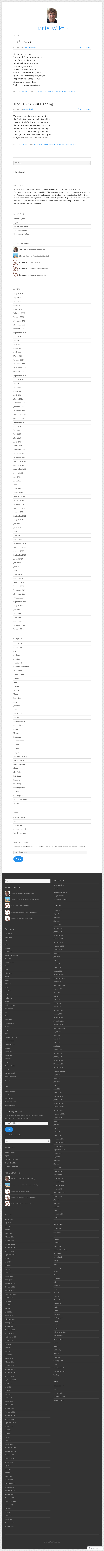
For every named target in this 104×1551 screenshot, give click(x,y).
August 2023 (18, 426)
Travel (67, 144)
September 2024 (19, 376)
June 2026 (17, 301)
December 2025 (19, 321)
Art (14, 651)
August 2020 (18, 559)
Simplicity (17, 772)
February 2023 (19, 450)
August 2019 (18, 606)
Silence (16, 768)
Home (15, 694)
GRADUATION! (35, 262)
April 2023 (17, 442)
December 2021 (19, 504)
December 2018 (19, 625)
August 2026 (18, 294)
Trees (72, 144)
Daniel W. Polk (52, 28)
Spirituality (17, 776)
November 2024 (19, 368)
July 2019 (16, 610)
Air (35, 91)
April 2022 (17, 489)
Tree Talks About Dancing (33, 104)
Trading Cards (19, 788)
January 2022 (18, 500)
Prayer (16, 753)
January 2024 (18, 407)
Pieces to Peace (24, 256)
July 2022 (17, 477)
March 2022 (18, 493)
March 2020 (18, 578)
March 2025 (18, 356)
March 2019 (17, 621)
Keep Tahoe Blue (20, 230)
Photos (16, 745)
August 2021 (18, 520)
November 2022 (19, 461)
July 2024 (17, 383)
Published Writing (20, 757)
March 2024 (18, 399)
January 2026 (18, 317)
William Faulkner (20, 799)
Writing (16, 803)
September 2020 (19, 555)
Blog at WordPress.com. (52, 1542)
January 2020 (18, 586)
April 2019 (17, 617)
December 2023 (19, 411)
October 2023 (18, 419)
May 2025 (17, 348)
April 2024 (17, 395)
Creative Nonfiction (21, 667)
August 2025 (18, 337)
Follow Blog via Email (22, 842)
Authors (16, 655)
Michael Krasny (19, 721)
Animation (17, 647)
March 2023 (18, 446)
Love (15, 710)
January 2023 (18, 454)
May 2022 (17, 485)
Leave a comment (84, 47)
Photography (18, 741)
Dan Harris (17, 671)
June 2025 (17, 344)
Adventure (17, 643)
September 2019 (19, 602)
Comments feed (19, 829)
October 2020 (18, 551)
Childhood (17, 663)
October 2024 (18, 372)
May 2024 (17, 391)
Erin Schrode (18, 675)
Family (16, 678)
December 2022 (19, 457)
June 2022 (17, 481)
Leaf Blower (22, 42)
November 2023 (19, 415)
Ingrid (15, 223)
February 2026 (19, 313)
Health (50, 91)
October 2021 (18, 512)
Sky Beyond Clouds (21, 226)
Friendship (17, 686)
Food (15, 682)
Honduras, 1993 (19, 219)
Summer (16, 780)
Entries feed (18, 825)
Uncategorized (19, 796)
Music (56, 144)
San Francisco (18, 760)
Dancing (40, 144)
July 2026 (17, 298)
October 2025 (18, 329)
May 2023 (17, 438)
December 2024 (19, 364)
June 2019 (17, 613)
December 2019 (19, 590)
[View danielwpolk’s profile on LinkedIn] (14, 176)
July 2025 (16, 340)
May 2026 (17, 305)
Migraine (62, 91)
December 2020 (19, 543)
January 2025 (18, 360)
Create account (19, 818)
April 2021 (17, 535)
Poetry (24, 91)
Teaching (17, 784)
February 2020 (19, 582)
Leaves (56, 91)
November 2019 (19, 594)
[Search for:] (52, 163)
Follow (18, 859)
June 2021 (17, 528)
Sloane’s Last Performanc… (39, 269)
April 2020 (17, 575)
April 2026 (17, 309)
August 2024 (18, 379)
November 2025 (19, 325)
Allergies (40, 91)
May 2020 (17, 571)
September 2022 (19, 469)
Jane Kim (16, 706)
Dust (45, 91)
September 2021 (19, 516)
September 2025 (19, 333)
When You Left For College (38, 250)
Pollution (75, 91)
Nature (61, 144)
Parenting (17, 737)
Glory (46, 144)
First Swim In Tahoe (21, 234)
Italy (15, 702)
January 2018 (18, 629)
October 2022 (18, 465)
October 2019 (18, 598)
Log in (15, 821)
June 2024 (17, 387)
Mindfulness (18, 725)
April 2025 (17, 352)
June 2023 (17, 434)
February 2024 (19, 403)
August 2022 (18, 473)
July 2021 (16, 524)
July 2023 (16, 430)
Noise (69, 91)
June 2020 (17, 567)
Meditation (17, 714)
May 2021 (17, 532)
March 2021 (17, 539)
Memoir (16, 717)
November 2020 (19, 547)
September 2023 (19, 422)
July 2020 (17, 563)
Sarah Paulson (19, 764)
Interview (17, 698)
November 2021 (19, 508)
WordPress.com (19, 833)
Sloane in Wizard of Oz (38, 275)
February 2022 (19, 496)
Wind (77, 144)
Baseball (16, 659)
